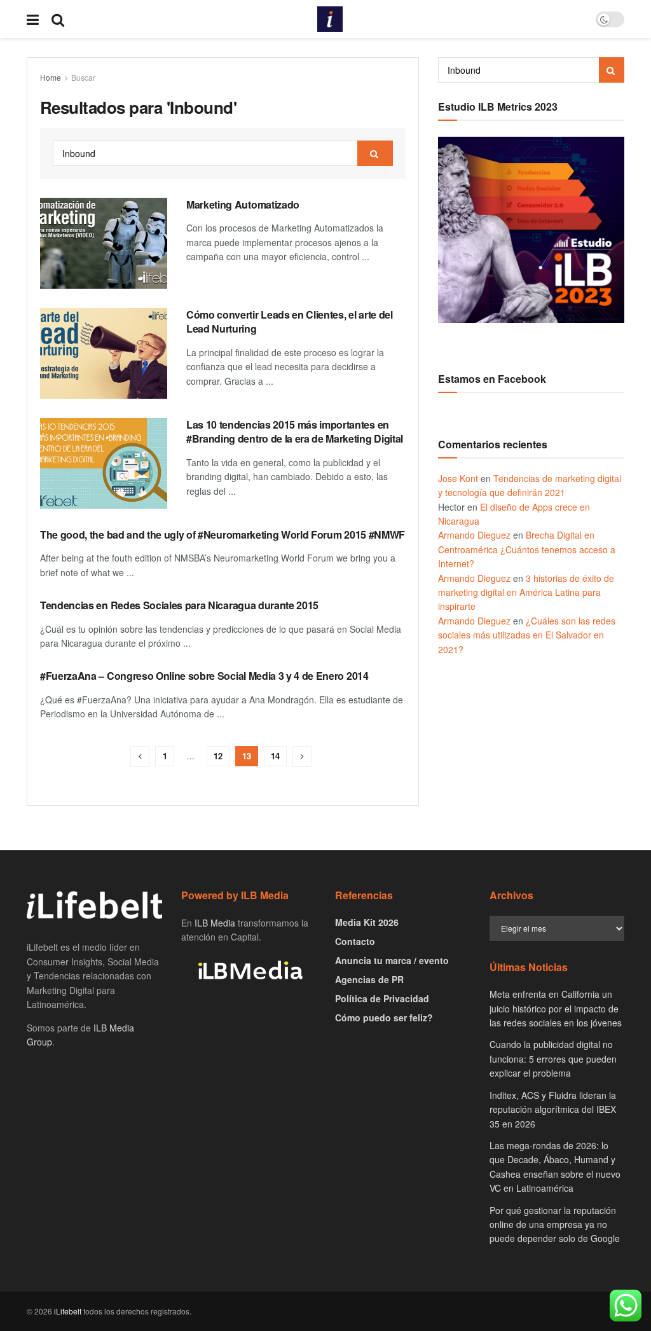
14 (275, 756)
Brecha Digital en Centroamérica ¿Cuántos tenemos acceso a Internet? (526, 549)
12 (218, 756)
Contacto (355, 941)
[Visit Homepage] (330, 19)
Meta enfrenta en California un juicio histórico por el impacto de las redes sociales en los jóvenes (556, 1008)
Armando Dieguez (474, 534)
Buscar (83, 77)
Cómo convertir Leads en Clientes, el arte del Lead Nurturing (289, 321)
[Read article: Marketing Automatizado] (103, 243)
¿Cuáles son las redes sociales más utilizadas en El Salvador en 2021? (526, 635)
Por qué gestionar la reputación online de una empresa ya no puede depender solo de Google (555, 1224)
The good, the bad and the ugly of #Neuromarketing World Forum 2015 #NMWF (222, 534)
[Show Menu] (33, 19)
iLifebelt (67, 1311)
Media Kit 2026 (367, 922)
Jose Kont (458, 478)
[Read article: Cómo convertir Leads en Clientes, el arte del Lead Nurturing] (103, 353)
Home (50, 77)
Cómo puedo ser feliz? (384, 1017)
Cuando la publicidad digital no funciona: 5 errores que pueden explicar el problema (553, 1058)
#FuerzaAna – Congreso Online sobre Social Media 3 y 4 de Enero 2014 (204, 675)
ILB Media (215, 922)
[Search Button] (57, 19)
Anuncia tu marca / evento (392, 960)
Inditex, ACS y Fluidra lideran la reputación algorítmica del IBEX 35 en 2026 (553, 1109)
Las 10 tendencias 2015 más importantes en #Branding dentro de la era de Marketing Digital (294, 431)
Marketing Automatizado (242, 204)
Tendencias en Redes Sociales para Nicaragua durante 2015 (179, 605)
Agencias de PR (369, 979)
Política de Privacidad (382, 998)
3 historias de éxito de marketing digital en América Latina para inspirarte (526, 592)
